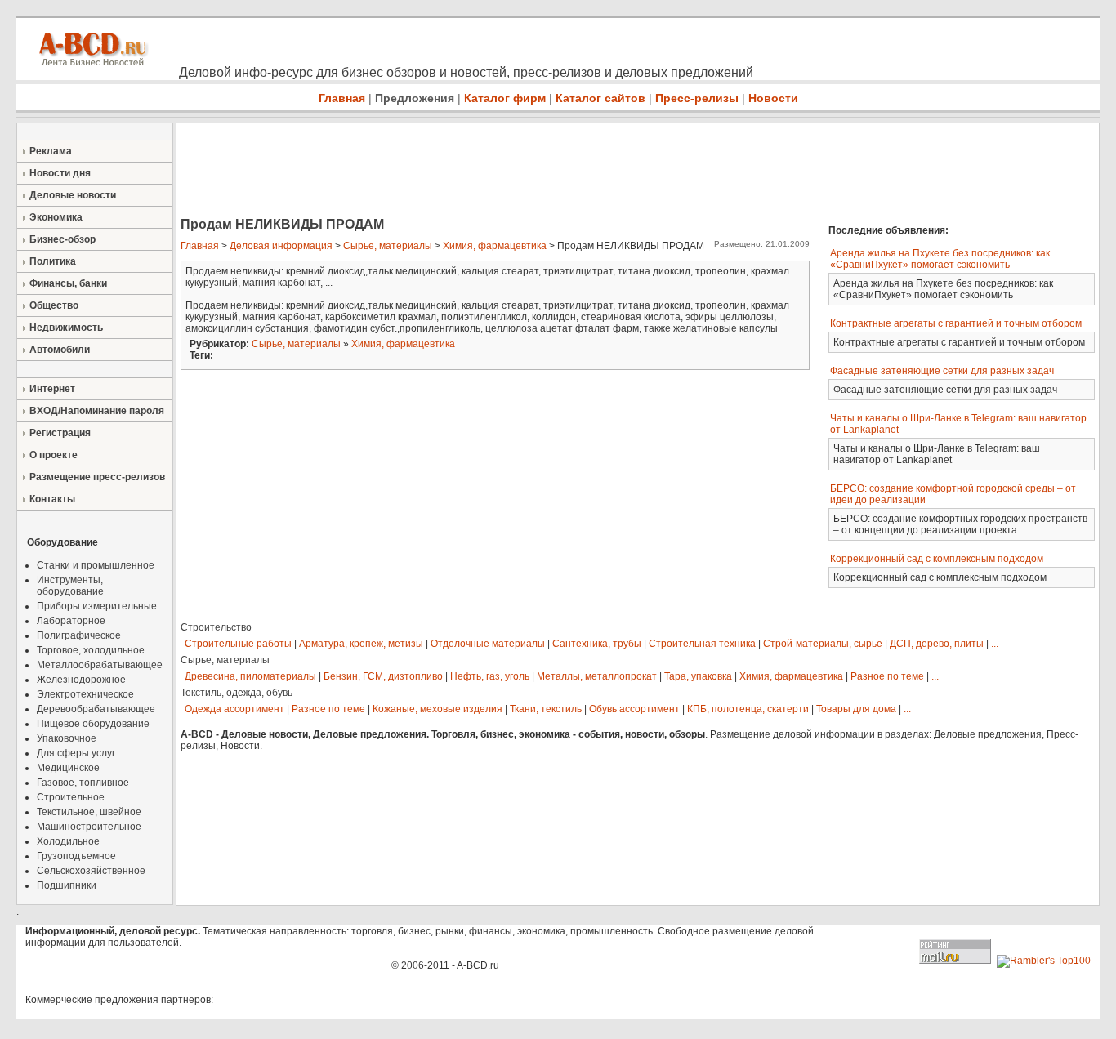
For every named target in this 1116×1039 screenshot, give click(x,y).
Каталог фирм (505, 98)
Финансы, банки (68, 283)
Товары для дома (856, 709)
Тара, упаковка (698, 676)
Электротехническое (85, 694)
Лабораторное (71, 621)
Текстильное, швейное (89, 812)
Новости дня (60, 173)
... (994, 643)
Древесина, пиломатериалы (250, 676)
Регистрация (60, 433)
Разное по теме (887, 676)
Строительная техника (702, 643)
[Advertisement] (473, 171)
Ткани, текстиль (546, 709)
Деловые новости (72, 195)
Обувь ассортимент (634, 709)
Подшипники (66, 885)
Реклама (50, 151)
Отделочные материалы (488, 643)
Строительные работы (238, 643)
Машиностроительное (89, 826)
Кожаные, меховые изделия (437, 709)
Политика (52, 261)
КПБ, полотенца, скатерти (748, 709)
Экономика (56, 217)
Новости (773, 98)
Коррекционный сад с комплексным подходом (936, 558)
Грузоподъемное (76, 856)
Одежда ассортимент (234, 709)
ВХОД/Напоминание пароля (96, 411)
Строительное (71, 797)
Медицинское (68, 768)
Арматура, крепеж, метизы (361, 643)
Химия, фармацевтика (495, 246)
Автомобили (59, 349)
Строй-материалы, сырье (822, 643)
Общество (53, 305)
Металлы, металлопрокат (597, 676)
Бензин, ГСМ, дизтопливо (383, 676)
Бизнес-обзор (62, 239)
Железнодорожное (81, 679)
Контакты (52, 499)
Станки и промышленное (95, 565)
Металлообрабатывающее (100, 665)
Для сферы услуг (76, 753)
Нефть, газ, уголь (489, 676)
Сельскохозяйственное (91, 870)
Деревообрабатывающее (96, 709)
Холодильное (68, 841)
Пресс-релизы (697, 98)
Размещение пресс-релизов (97, 477)
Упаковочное (66, 738)
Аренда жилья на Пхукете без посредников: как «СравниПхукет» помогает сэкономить (940, 258)
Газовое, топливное (83, 782)
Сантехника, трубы (596, 643)
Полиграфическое (79, 635)
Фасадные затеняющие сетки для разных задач (942, 371)
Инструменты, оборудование (70, 585)
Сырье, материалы (387, 246)
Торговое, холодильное (91, 650)
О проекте (53, 455)
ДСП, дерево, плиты (937, 643)
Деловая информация (281, 246)
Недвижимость (66, 327)
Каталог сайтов (600, 98)
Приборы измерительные (97, 606)
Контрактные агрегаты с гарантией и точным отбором (956, 323)
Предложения (414, 98)
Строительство (216, 627)
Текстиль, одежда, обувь (236, 692)
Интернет (52, 389)
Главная (342, 98)
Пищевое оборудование (93, 723)
